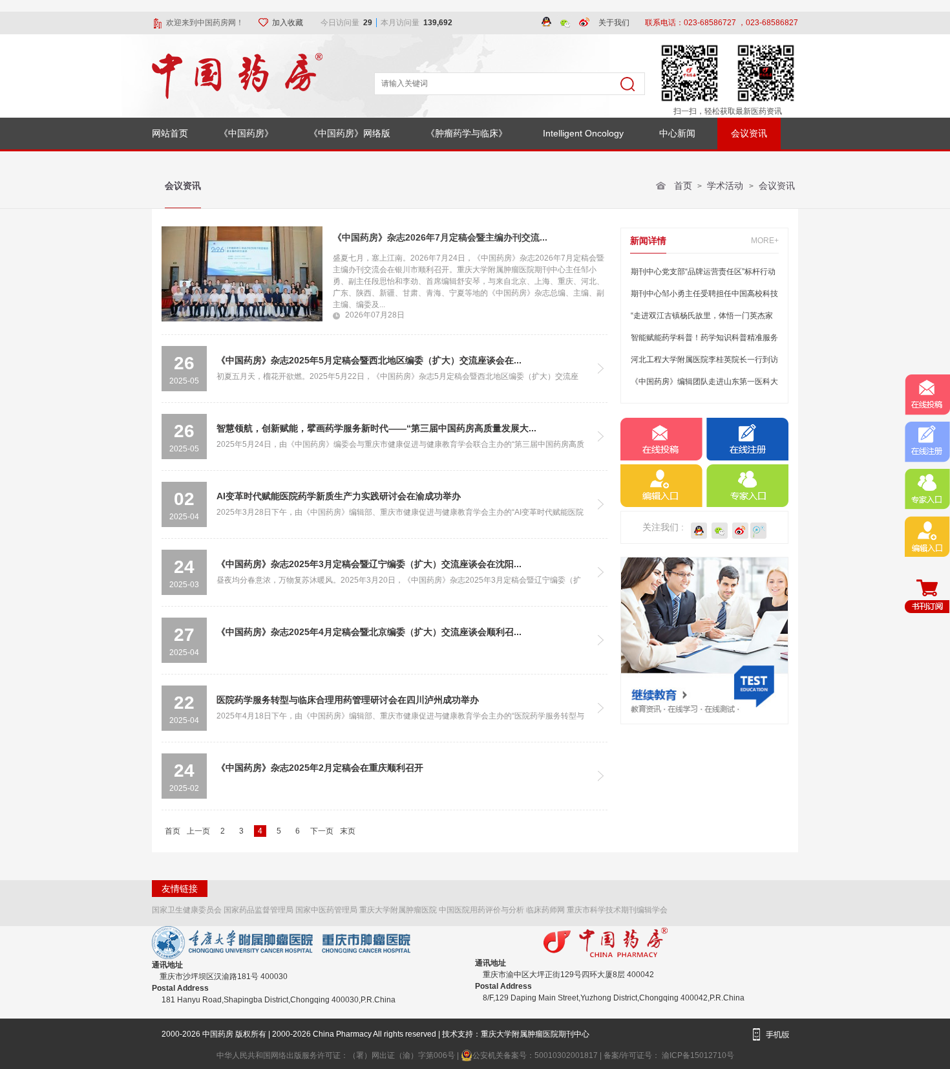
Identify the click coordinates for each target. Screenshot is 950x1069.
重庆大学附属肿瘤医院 (398, 909)
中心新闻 (677, 133)
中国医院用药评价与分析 (481, 909)
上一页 (198, 831)
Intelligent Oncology (583, 133)
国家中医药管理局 (326, 909)
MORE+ (765, 240)
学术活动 (726, 185)
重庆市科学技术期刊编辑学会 (617, 909)
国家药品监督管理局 (258, 909)
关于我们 (613, 22)
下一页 (321, 831)
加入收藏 (288, 22)
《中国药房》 (246, 133)
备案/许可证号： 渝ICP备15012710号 (669, 1055)
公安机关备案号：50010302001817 (536, 1055)
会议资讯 (749, 133)
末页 (347, 831)
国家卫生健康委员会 (187, 909)
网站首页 (170, 133)
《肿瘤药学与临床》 (466, 133)
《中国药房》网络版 (349, 133)
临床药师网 (545, 909)
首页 (683, 185)
